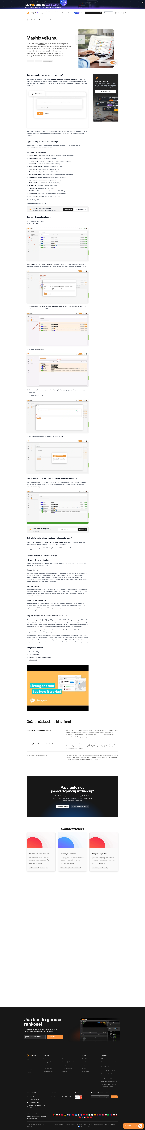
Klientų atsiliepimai (66, 1065)
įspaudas (64, 1071)
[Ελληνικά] (67, 1115)
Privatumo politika (81, 1124)
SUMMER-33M (33, 7)
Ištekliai (57, 12)
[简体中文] (91, 1117)
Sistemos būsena (47, 1065)
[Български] (57, 1115)
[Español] (73, 1115)
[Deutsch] (65, 1115)
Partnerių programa (67, 1068)
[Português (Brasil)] (108, 1115)
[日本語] (92, 1115)
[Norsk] (103, 1115)
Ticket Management (47, 61)
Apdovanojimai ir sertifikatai (69, 1062)
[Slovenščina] (80, 1117)
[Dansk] (62, 1115)
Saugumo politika (70, 1124)
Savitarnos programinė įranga (108, 1070)
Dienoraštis (84, 1058)
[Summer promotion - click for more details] (72, 4)
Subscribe (114, 1096)
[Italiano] (89, 1115)
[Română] (111, 1115)
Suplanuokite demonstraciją (79, 806)
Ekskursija (29, 1072)
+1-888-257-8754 (34, 1099)
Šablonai (84, 1068)
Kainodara (29, 1062)
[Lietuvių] (95, 1115)
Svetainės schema (98, 1124)
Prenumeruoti (82, 529)
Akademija (84, 1065)
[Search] (82, 13)
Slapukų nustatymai (110, 1124)
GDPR (90, 1124)
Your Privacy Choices (86, 1126)
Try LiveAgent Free (105, 91)
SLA (33, 169)
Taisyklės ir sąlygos (59, 1124)
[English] (70, 1115)
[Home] (27, 20)
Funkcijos (33, 19)
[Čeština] (59, 1115)
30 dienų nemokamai (80, 209)
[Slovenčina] (116, 1115)
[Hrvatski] (84, 1115)
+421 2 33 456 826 (34, 1096)
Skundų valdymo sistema (107, 1078)
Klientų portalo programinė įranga (109, 1081)
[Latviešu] (97, 1115)
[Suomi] (78, 1115)
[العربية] (54, 1115)
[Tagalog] (85, 1117)
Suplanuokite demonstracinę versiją (53, 1037)
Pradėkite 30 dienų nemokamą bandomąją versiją (33, 1037)
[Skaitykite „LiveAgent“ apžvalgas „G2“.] (78, 1097)
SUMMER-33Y (47, 7)
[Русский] (114, 1115)
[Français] (81, 1115)
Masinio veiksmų (34, 654)
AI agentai (41, 12)
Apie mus (64, 1058)
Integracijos (29, 1069)
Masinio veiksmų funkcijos (45, 19)
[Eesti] (76, 1115)
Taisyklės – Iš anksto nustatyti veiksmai (40, 657)
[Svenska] (82, 1117)
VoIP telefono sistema (106, 1067)
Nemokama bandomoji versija (93, 12)
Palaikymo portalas (47, 1058)
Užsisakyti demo (68, 209)
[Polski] (106, 1115)
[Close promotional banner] (142, 2)
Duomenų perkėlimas (48, 1062)
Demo (28, 1059)
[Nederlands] (100, 1115)
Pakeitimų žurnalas (47, 1068)
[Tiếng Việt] (88, 1117)
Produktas (49, 12)
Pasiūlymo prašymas (48, 1071)
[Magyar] (87, 1115)
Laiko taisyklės (33, 660)
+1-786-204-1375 (34, 1102)
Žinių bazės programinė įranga (108, 1058)
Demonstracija (108, 12)
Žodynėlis (84, 1062)
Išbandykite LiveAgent (62, 806)
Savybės (29, 1066)
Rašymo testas (85, 1071)
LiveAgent (41, 44)
